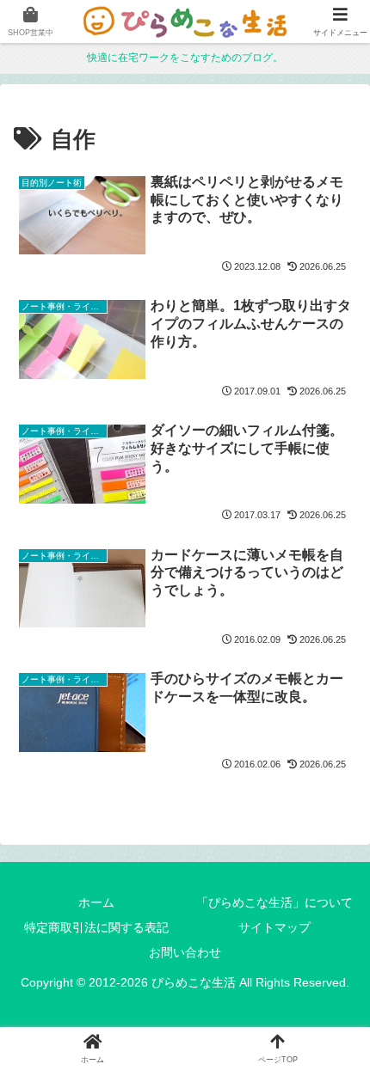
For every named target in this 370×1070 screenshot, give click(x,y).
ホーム (96, 902)
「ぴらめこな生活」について (274, 902)
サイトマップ (274, 927)
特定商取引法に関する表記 (96, 927)
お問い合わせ (185, 952)
